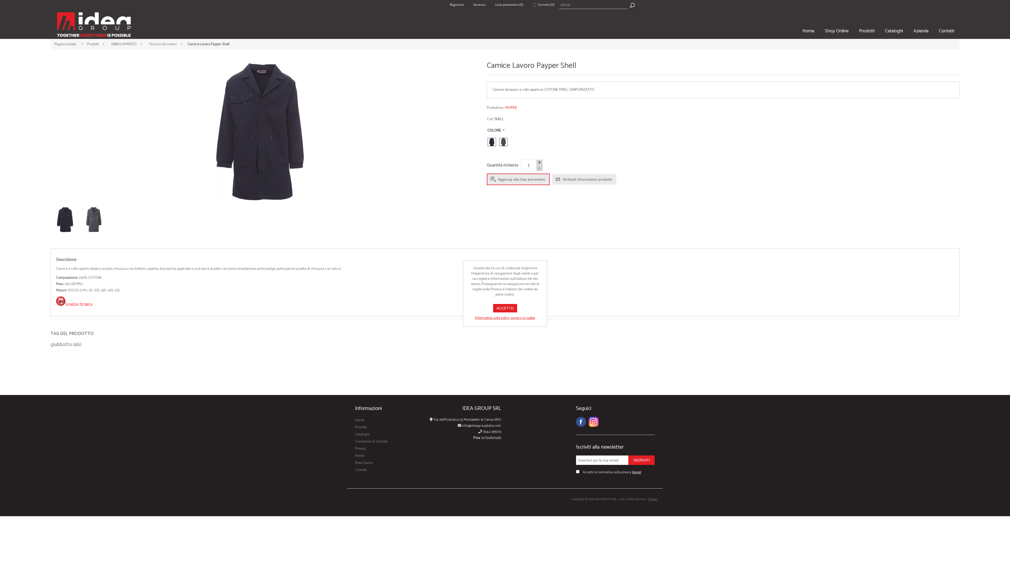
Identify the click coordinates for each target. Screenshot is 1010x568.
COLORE (494, 131)
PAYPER (511, 108)
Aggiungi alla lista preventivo (521, 179)
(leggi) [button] (636, 472)
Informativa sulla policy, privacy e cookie (505, 318)
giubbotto (61, 345)
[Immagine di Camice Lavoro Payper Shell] (259, 131)
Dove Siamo (364, 463)
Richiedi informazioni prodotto (587, 179)
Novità (360, 456)
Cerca (632, 5)
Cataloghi (894, 31)
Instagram (594, 422)
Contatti (946, 31)
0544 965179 (491, 432)
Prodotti (867, 31)
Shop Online (837, 31)
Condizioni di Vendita (371, 442)
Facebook (581, 422)
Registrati (457, 4)
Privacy (360, 449)
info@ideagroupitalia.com (481, 426)
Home (808, 31)
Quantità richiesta (502, 165)
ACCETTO (505, 308)
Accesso (479, 4)
